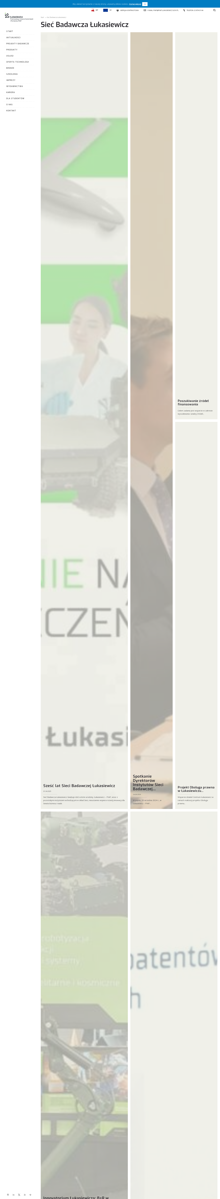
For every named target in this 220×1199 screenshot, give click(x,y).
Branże (10, 68)
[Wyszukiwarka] (214, 10)
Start (9, 31)
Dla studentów (15, 98)
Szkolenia (12, 74)
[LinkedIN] (13, 1195)
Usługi (10, 56)
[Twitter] (19, 1195)
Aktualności (13, 37)
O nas (9, 104)
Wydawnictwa (14, 86)
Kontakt (11, 110)
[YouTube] (25, 1195)
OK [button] (145, 4)
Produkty (12, 50)
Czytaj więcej (135, 4)
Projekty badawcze (17, 44)
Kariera (10, 92)
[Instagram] (8, 1195)
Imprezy (11, 80)
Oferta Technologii (17, 62)
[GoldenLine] (30, 1195)
